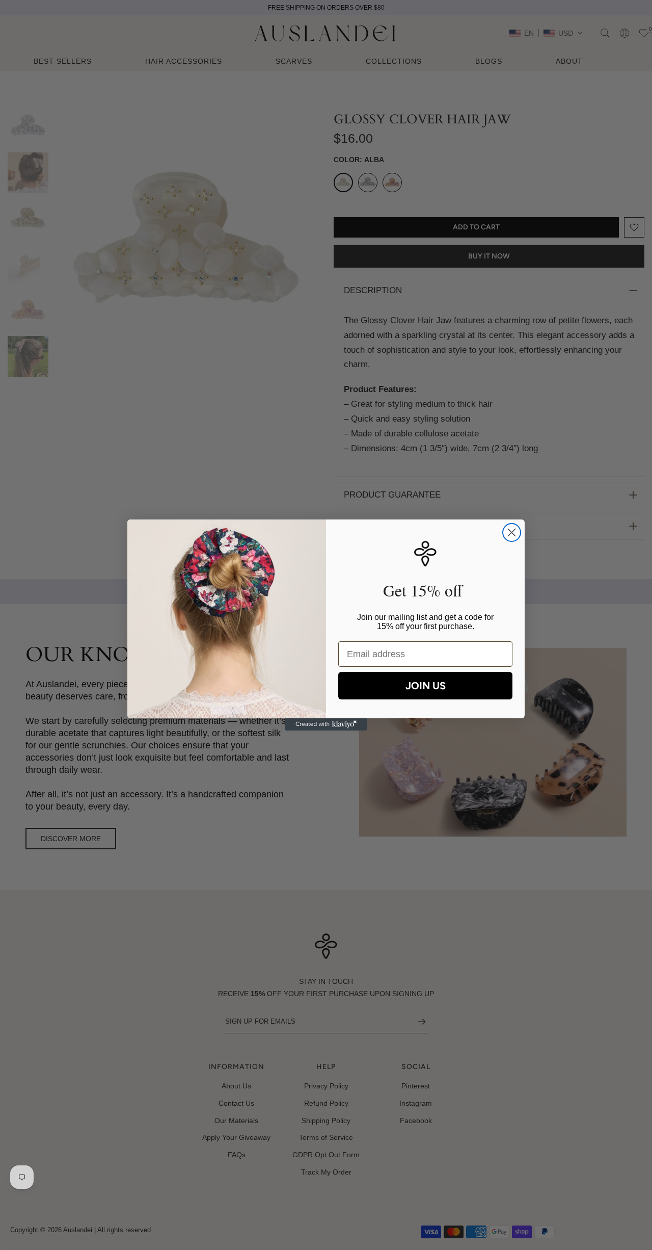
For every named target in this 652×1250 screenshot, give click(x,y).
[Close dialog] (512, 532)
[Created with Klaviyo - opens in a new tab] (326, 724)
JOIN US (425, 686)
